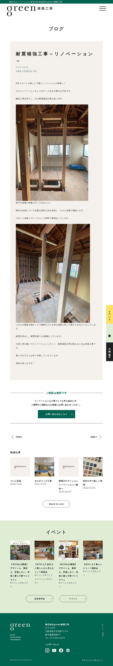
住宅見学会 (39, 598)
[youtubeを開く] (54, 651)
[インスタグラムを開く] (47, 652)
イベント (73, 598)
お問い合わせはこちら (56, 414)
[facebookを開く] (61, 652)
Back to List (56, 504)
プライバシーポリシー (92, 660)
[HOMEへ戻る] (29, 11)
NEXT (94, 437)
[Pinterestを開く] (68, 652)
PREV (19, 437)
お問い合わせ (53, 644)
